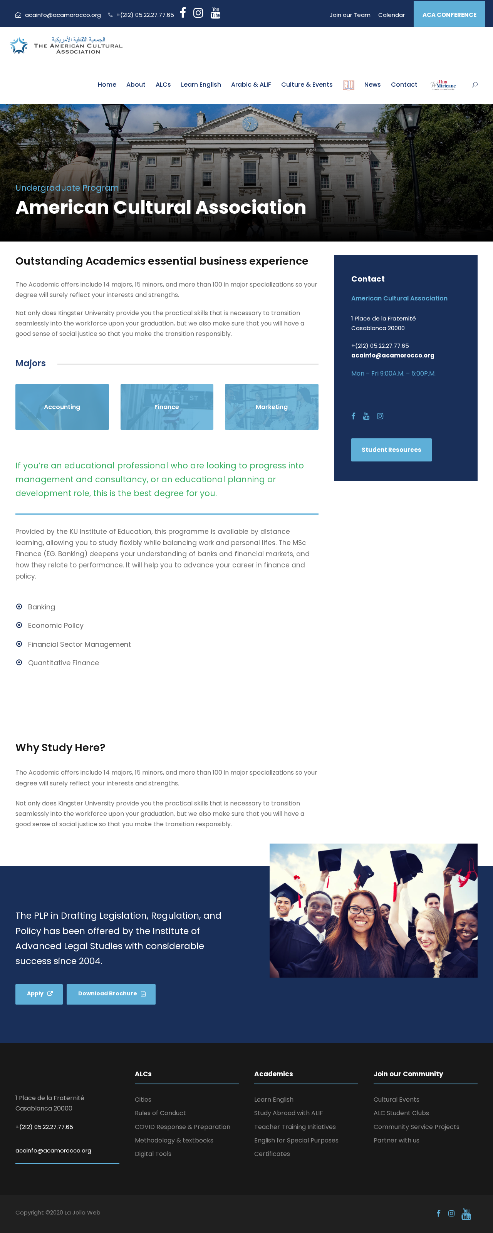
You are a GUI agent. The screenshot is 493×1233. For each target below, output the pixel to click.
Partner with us (396, 1140)
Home (107, 84)
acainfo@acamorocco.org (63, 15)
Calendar (391, 15)
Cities (143, 1099)
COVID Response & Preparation (182, 1126)
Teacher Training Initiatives (295, 1126)
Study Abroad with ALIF (288, 1113)
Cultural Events (396, 1099)
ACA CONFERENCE (449, 15)
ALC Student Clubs (401, 1113)
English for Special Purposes (296, 1140)
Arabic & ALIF (251, 84)
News (372, 84)
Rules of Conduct (160, 1113)
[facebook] (353, 416)
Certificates (272, 1153)
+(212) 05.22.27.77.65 (145, 15)
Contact (404, 84)
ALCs (163, 84)
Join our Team (350, 15)
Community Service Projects (416, 1126)
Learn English (201, 84)
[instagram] (380, 416)
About (136, 84)
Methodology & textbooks (174, 1140)
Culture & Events (307, 84)
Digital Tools (153, 1153)
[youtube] (366, 416)
